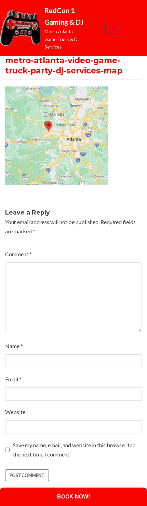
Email (13, 379)
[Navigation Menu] (113, 27)
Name (14, 346)
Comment (18, 254)
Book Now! (73, 497)
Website (15, 412)
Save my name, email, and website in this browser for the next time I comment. (74, 449)
